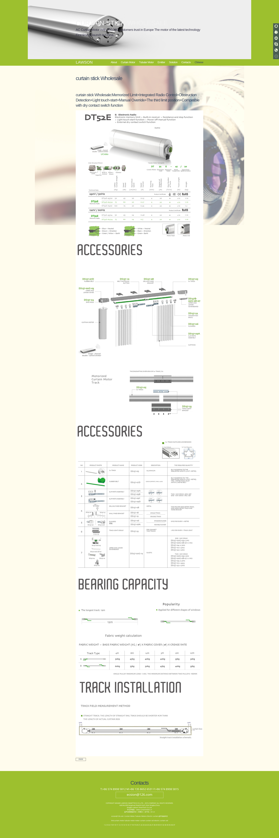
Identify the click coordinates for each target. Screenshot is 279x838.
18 (133, 825)
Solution (173, 62)
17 (130, 825)
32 (163, 825)
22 (141, 825)
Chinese (199, 62)
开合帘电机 (131, 810)
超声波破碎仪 (163, 816)
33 (167, 825)
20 (137, 825)
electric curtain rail (161, 820)
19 (135, 825)
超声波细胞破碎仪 (130, 812)
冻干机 (147, 812)
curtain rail (150, 820)
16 (128, 825)
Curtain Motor (128, 62)
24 (146, 825)
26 (150, 825)
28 (154, 825)
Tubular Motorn (141, 816)
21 (139, 825)
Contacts (186, 62)
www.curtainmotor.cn (144, 810)
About (114, 62)
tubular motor (130, 820)
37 (174, 825)
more (81, 759)
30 (159, 825)
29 (157, 825)
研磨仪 (140, 812)
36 (172, 825)
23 (144, 825)
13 (122, 825)
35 (170, 825)
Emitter (161, 62)
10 (115, 825)
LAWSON (84, 62)
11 (117, 825)
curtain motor (119, 820)
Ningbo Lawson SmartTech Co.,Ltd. (139, 807)
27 (152, 825)
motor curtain (140, 820)
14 (124, 825)
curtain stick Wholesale (122, 23)
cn (154, 812)
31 (161, 825)
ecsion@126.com (139, 794)
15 (126, 825)
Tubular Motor (146, 62)
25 (148, 825)
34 (165, 825)
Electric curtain (152, 816)
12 (120, 825)
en (152, 812)
